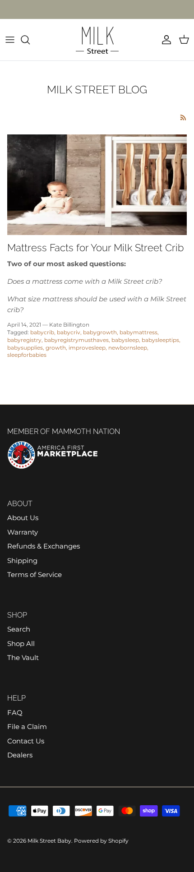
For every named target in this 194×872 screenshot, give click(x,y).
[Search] (30, 40)
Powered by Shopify (101, 840)
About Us (22, 517)
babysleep (125, 340)
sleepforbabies (26, 354)
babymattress (138, 332)
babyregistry (24, 340)
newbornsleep (127, 347)
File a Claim (27, 726)
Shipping (22, 560)
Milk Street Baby (49, 840)
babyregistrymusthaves (76, 340)
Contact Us (25, 741)
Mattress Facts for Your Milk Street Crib (95, 248)
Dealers (19, 755)
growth (56, 347)
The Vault (23, 657)
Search (18, 629)
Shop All (21, 643)
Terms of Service (34, 574)
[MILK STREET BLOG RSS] (183, 117)
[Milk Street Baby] (97, 39)
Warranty (22, 532)
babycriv (68, 332)
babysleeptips (160, 340)
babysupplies (25, 347)
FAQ (15, 712)
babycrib (42, 332)
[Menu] (10, 40)
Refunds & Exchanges (43, 546)
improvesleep (87, 347)
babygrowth (100, 332)
